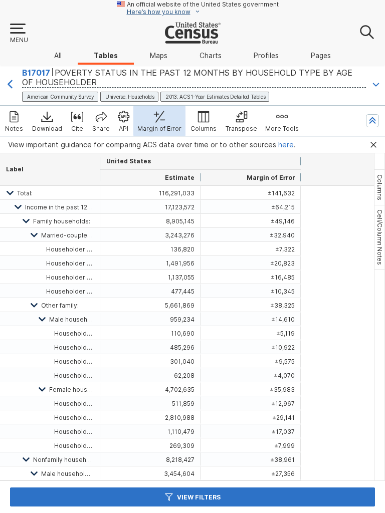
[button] (18, 34)
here (286, 145)
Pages (321, 56)
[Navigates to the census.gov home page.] (193, 40)
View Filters (199, 497)
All (58, 56)
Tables (106, 56)
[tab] (379, 187)
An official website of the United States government (203, 4)
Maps (158, 56)
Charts (211, 56)
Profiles (266, 56)
